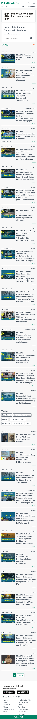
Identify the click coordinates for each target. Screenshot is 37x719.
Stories (4, 6)
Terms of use (23, 702)
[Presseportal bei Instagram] (18, 696)
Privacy (5, 707)
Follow (16, 717)
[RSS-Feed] (34, 45)
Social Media (23, 709)
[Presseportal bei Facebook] (13, 697)
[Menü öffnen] (34, 3)
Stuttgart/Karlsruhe (30, 108)
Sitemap (5, 712)
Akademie (6, 705)
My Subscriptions (29, 6)
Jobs (20, 705)
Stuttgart (33, 52)
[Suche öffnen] (29, 3)
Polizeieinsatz (18, 423)
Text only (21, 707)
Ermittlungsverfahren (17, 419)
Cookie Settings (8, 709)
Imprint (5, 700)
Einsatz (4, 419)
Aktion (28, 423)
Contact (5, 702)
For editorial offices (25, 700)
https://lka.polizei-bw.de (12, 34)
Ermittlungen (6, 415)
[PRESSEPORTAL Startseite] (10, 3)
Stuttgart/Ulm (32, 490)
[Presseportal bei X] (15, 697)
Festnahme (6, 423)
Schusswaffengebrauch (22, 415)
